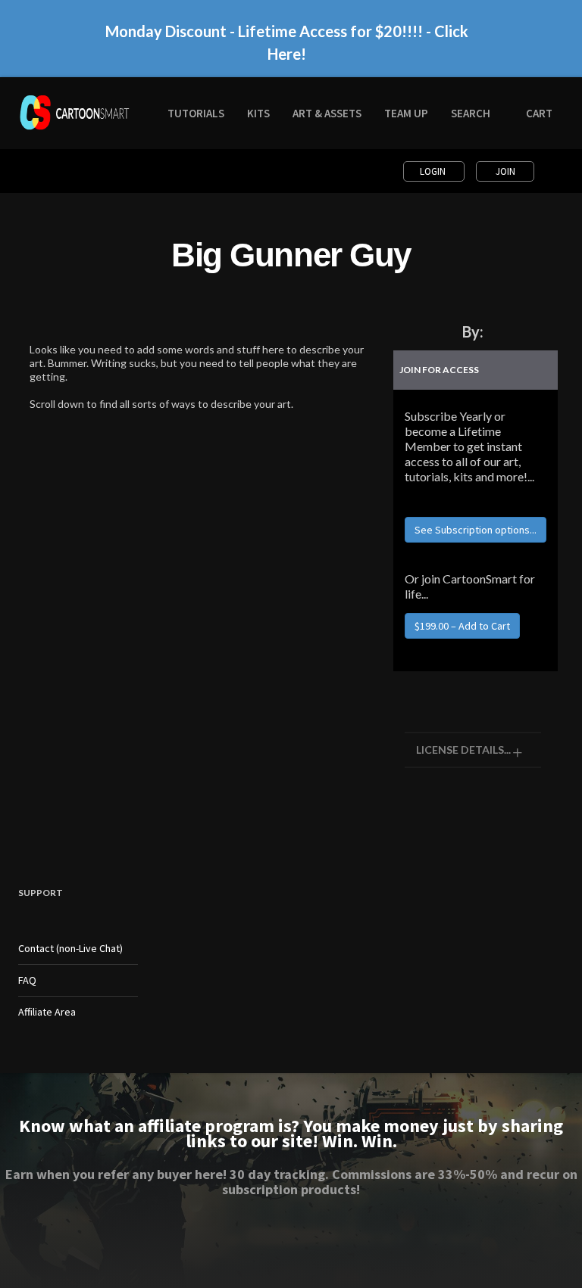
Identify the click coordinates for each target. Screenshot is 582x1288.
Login (434, 171)
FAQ (27, 980)
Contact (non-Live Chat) (70, 948)
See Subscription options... (476, 530)
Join (505, 171)
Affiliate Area (47, 1012)
